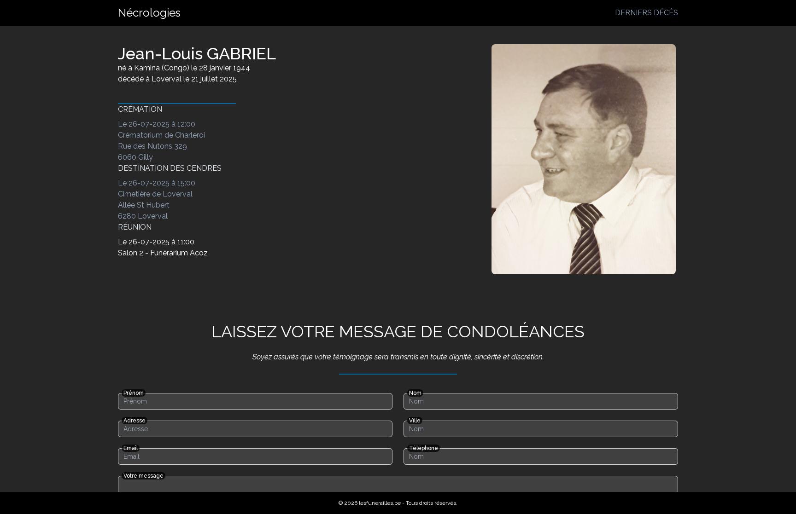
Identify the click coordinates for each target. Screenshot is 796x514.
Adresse (134, 420)
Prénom (133, 393)
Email (130, 448)
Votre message (143, 476)
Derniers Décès (646, 12)
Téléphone (423, 448)
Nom (415, 393)
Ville (415, 420)
